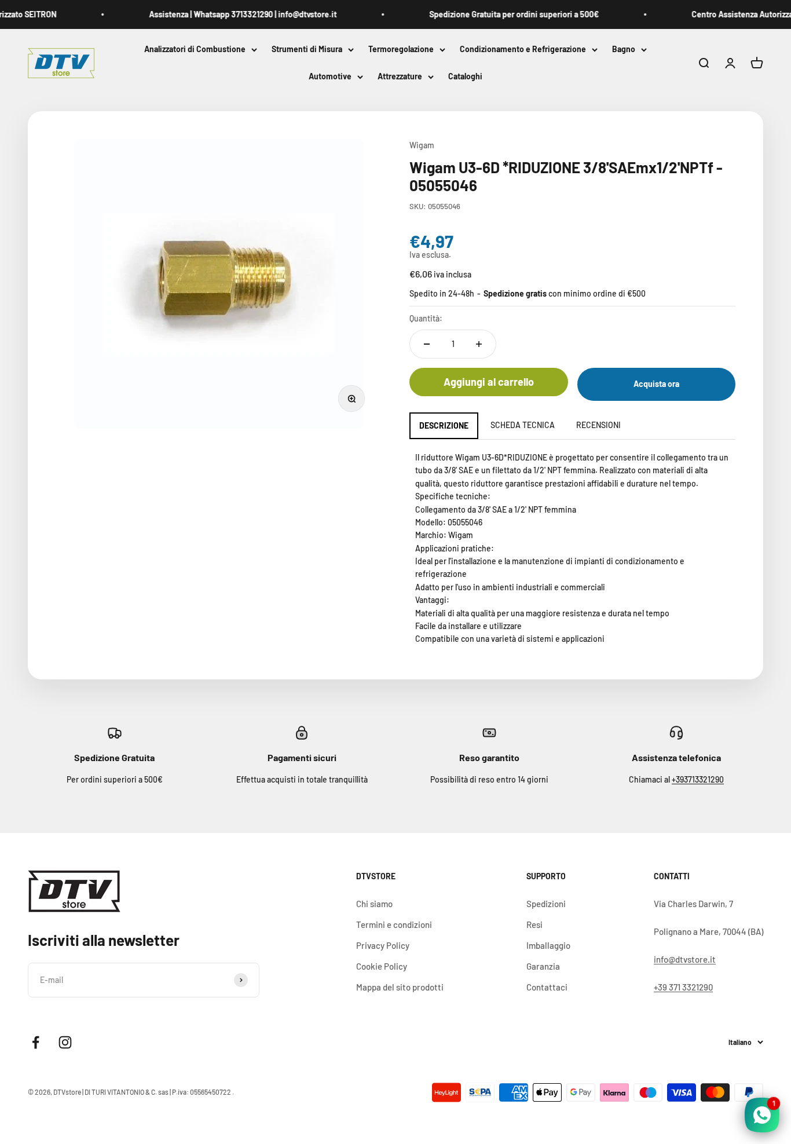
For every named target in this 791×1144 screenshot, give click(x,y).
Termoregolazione (401, 49)
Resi (534, 924)
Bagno (623, 49)
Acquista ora (656, 384)
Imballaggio (548, 945)
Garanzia (543, 966)
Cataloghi (465, 77)
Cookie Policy (381, 966)
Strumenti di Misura (307, 49)
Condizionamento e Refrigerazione (523, 49)
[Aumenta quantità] (479, 344)
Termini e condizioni (394, 924)
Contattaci (546, 987)
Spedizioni (546, 903)
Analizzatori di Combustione (195, 49)
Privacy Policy (382, 945)
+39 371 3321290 (683, 987)
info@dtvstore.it (685, 959)
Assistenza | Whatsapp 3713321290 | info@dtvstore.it (233, 14)
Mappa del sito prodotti (400, 987)
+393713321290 (698, 779)
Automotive (330, 77)
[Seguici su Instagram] (65, 1042)
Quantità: (425, 318)
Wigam (421, 145)
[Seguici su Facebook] (35, 1042)
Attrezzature (400, 77)
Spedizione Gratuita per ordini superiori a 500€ (504, 14)
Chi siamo (374, 903)
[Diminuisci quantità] (427, 344)
